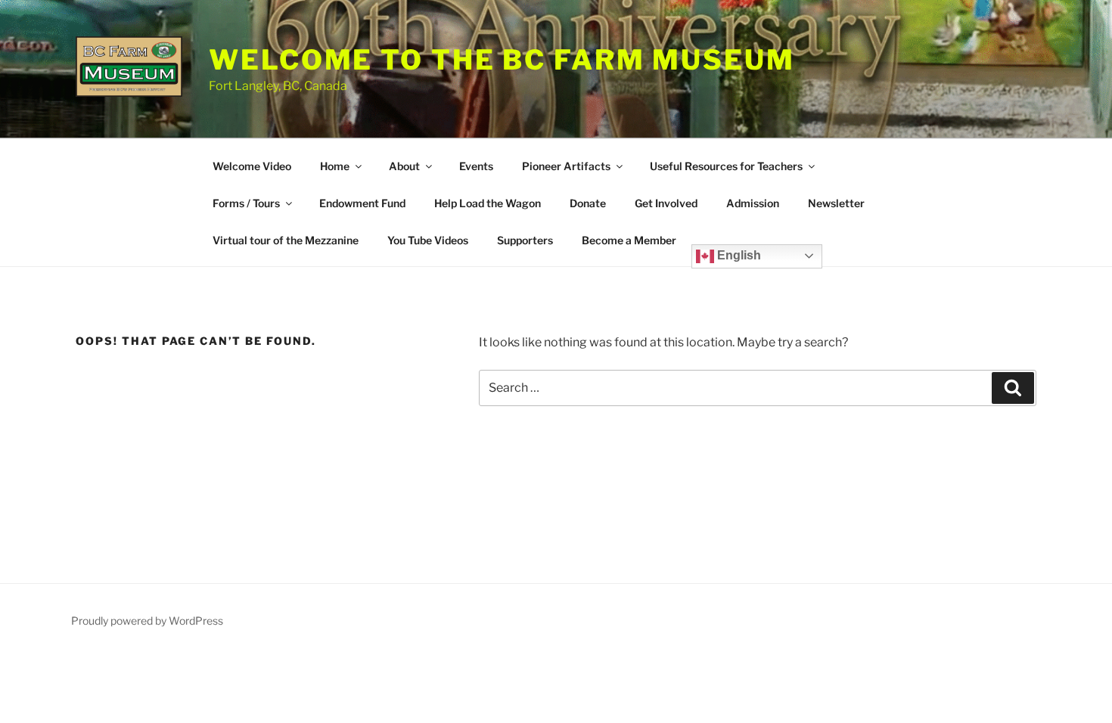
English (737, 255)
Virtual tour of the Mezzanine (286, 240)
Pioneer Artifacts (566, 166)
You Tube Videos (427, 240)
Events (476, 166)
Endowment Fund (362, 203)
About (404, 166)
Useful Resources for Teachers (726, 166)
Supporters (525, 240)
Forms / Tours (246, 203)
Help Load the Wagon (487, 203)
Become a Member (629, 240)
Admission (752, 203)
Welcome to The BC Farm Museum (502, 59)
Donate (588, 203)
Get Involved (666, 203)
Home (334, 166)
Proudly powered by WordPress (147, 620)
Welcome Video (252, 166)
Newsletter (836, 203)
